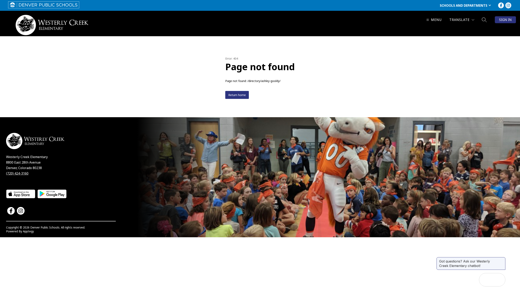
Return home (237, 95)
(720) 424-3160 (17, 173)
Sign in (505, 19)
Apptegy (28, 231)
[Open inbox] (485, 279)
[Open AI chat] (498, 279)
